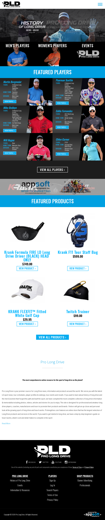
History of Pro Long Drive (20, 480)
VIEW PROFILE (9, 101)
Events (20, 485)
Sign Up (52, 480)
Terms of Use (77, 467)
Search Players (52, 490)
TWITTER (45, 462)
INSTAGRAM (72, 462)
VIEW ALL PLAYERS (51, 169)
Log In (52, 485)
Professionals (85, 485)
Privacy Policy (89, 467)
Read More (6, 423)
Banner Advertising (84, 480)
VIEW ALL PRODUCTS (51, 337)
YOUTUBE (58, 462)
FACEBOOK (32, 462)
